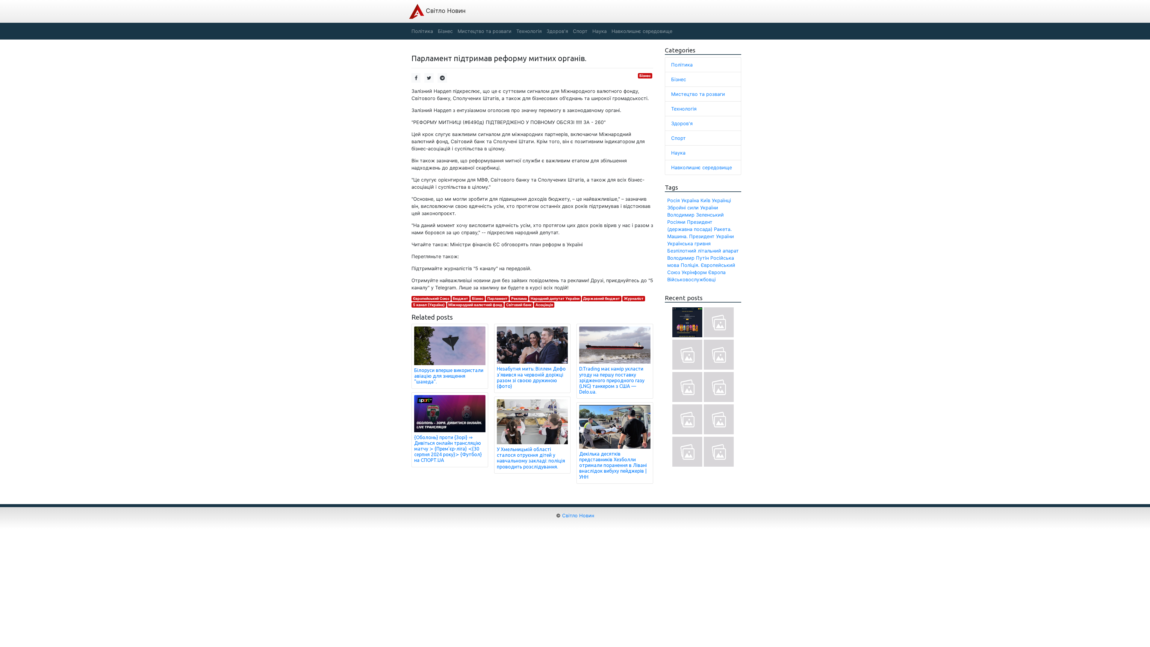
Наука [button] (599, 31)
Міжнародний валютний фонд (475, 305)
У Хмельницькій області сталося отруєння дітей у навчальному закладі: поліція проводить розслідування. (531, 458)
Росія (673, 200)
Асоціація (544, 305)
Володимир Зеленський (695, 215)
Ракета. (723, 229)
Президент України (711, 236)
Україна (690, 200)
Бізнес (645, 75)
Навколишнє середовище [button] (642, 31)
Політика (682, 65)
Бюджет (460, 298)
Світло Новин (445, 10)
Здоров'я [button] (557, 31)
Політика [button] (422, 31)
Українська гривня (689, 244)
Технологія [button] (529, 31)
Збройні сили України (692, 208)
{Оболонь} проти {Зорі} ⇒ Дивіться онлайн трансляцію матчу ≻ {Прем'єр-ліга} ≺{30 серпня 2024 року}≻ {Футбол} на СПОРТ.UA (448, 449)
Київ (705, 200)
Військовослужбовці (691, 279)
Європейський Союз (431, 298)
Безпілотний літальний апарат (703, 251)
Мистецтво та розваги (698, 94)
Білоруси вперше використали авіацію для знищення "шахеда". (448, 376)
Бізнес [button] (445, 31)
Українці (721, 200)
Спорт (678, 138)
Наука (678, 153)
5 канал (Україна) (429, 305)
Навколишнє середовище (701, 167)
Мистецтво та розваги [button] (485, 31)
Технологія (684, 109)
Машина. (677, 236)
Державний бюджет (601, 298)
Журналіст (634, 298)
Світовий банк (519, 305)
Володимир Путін (688, 258)
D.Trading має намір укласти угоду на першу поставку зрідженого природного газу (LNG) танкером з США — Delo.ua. (611, 380)
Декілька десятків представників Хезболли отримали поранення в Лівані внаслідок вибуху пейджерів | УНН (613, 465)
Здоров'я (682, 123)
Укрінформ (694, 272)
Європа (717, 272)
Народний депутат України (555, 298)
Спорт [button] (580, 31)
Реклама (519, 298)
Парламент (497, 298)
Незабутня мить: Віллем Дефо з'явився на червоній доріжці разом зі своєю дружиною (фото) (531, 377)
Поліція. (690, 265)
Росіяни (676, 222)
